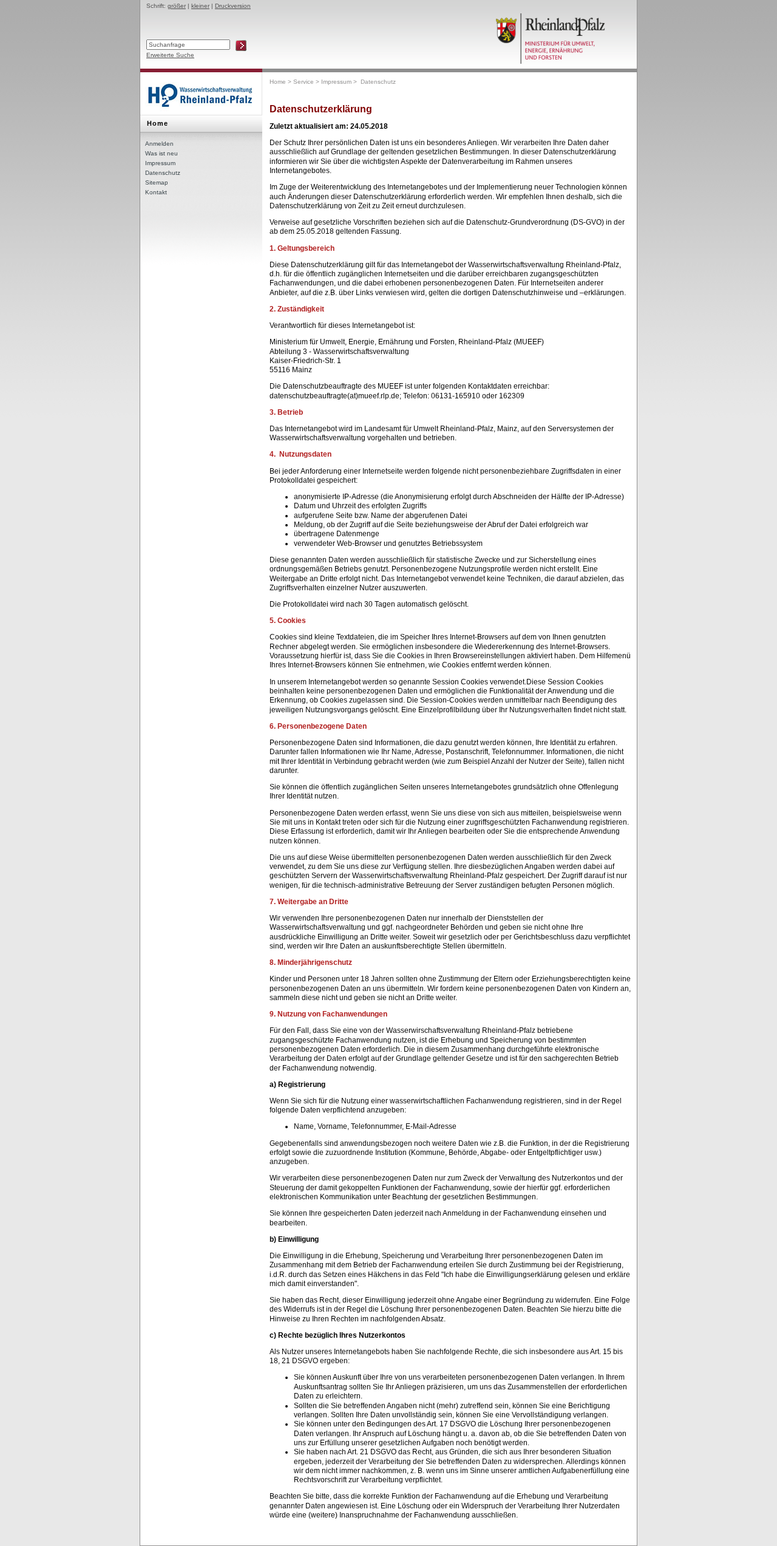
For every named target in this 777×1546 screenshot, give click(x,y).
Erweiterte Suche (170, 55)
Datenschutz (162, 172)
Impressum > (340, 81)
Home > (281, 81)
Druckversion (233, 5)
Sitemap (156, 182)
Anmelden (159, 143)
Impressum (160, 163)
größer (177, 5)
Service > (307, 81)
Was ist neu (161, 153)
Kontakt (156, 192)
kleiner (200, 5)
